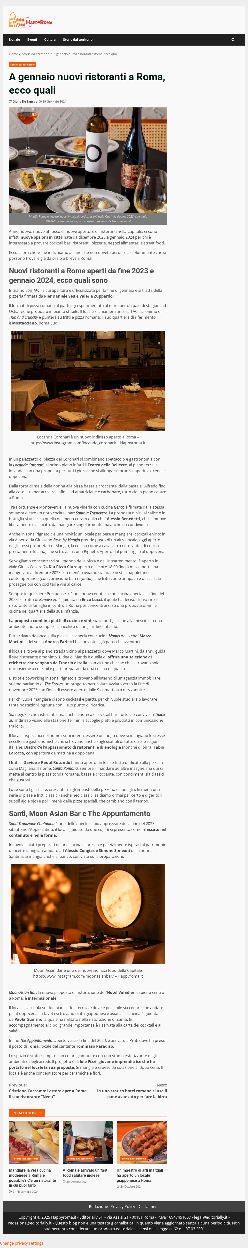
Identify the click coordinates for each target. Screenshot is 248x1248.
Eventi (32, 39)
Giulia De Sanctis (25, 101)
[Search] (233, 39)
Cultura (50, 39)
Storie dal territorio (78, 39)
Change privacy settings (21, 1243)
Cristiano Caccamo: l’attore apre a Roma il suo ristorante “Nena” (48, 1090)
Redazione (98, 1206)
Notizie (14, 39)
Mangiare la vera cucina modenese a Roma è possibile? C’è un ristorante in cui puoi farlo (34, 1142)
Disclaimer (147, 1206)
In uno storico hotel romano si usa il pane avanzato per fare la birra (132, 1090)
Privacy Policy (122, 1206)
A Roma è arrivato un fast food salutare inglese (88, 1142)
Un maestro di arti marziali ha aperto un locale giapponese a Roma (142, 1142)
